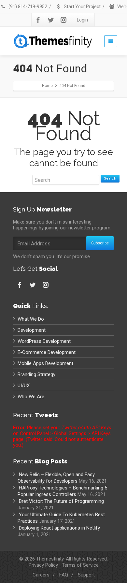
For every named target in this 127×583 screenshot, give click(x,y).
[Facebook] (38, 19)
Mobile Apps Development (45, 363)
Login (82, 19)
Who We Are (31, 397)
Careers (41, 575)
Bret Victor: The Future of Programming (61, 501)
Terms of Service (80, 565)
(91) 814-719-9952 (27, 6)
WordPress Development (44, 341)
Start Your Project (82, 6)
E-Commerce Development (47, 352)
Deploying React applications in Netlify (59, 528)
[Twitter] (50, 19)
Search (110, 178)
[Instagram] (63, 19)
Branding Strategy (36, 374)
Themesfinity (50, 559)
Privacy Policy (43, 565)
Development (32, 330)
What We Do (31, 319)
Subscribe (100, 243)
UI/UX (24, 385)
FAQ (63, 575)
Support (86, 575)
